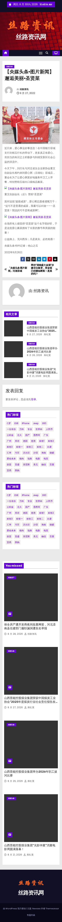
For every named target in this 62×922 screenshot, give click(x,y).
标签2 (51, 441)
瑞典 (30, 458)
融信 (43, 464)
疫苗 (9, 464)
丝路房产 (11, 577)
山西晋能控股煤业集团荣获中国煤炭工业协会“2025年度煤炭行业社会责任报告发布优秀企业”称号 (30, 701)
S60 (44, 423)
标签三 (30, 446)
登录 (33, 399)
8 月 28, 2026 (16, 634)
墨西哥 (36, 435)
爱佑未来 (11, 458)
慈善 (33, 441)
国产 (27, 435)
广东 (46, 435)
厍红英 (47, 334)
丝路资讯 (24, 89)
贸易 (9, 470)
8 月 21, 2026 (34, 376)
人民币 (49, 429)
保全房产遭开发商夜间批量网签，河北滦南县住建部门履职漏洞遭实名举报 (30, 626)
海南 (43, 452)
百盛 (17, 464)
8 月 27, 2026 (34, 334)
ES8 (16, 423)
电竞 (46, 458)
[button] (47, 52)
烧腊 (52, 452)
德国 (25, 441)
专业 (30, 429)
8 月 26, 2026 (34, 355)
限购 (17, 470)
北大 (19, 435)
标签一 (19, 446)
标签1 (41, 441)
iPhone (25, 423)
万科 (21, 429)
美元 (35, 464)
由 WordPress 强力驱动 (14, 908)
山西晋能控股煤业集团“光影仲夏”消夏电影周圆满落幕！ (41, 372)
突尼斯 (26, 464)
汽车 (17, 452)
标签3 (10, 446)
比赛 (49, 446)
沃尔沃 (26, 452)
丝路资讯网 (31, 37)
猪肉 (21, 458)
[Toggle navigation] (40, 53)
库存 (17, 441)
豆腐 (52, 464)
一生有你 (11, 429)
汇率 (9, 452)
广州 (9, 441)
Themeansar (52, 908)
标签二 (40, 446)
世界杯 (39, 429)
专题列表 (31, 915)
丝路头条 (9, 66)
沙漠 (35, 452)
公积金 (10, 435)
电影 (38, 458)
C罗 (9, 423)
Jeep (35, 423)
